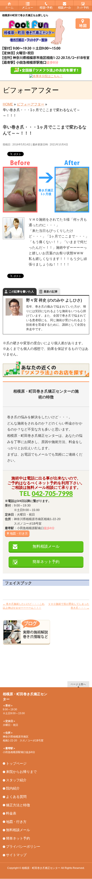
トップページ (16, 763)
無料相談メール (46, 546)
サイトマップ (16, 855)
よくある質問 (16, 797)
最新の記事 (51, 291)
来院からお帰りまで (21, 772)
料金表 (11, 813)
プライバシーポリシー (23, 846)
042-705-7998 (52, 493)
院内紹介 (13, 788)
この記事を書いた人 (21, 291)
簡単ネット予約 (46, 562)
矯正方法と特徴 (18, 805)
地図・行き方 (19, 533)
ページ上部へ (78, 684)
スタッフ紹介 (16, 780)
